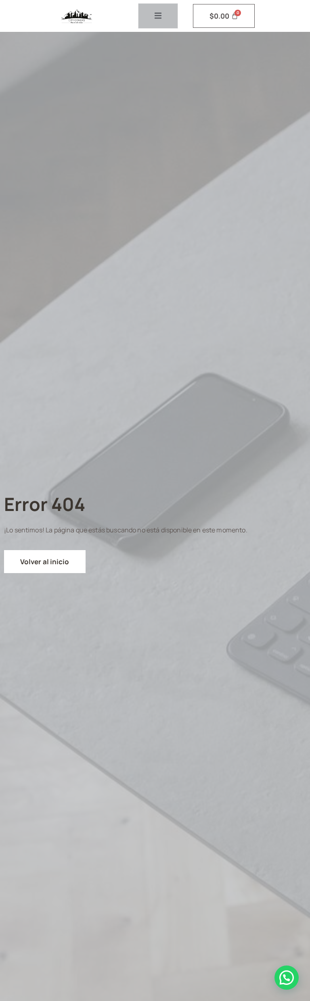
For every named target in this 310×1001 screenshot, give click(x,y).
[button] (286, 978)
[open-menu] (158, 16)
